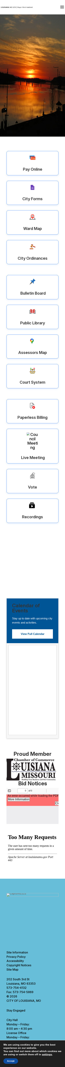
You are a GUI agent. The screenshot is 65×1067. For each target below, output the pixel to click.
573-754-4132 (16, 988)
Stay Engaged (15, 1010)
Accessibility (15, 961)
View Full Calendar (32, 633)
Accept (10, 1061)
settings (47, 1054)
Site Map (12, 969)
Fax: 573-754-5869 (19, 992)
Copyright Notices (18, 965)
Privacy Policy (16, 957)
